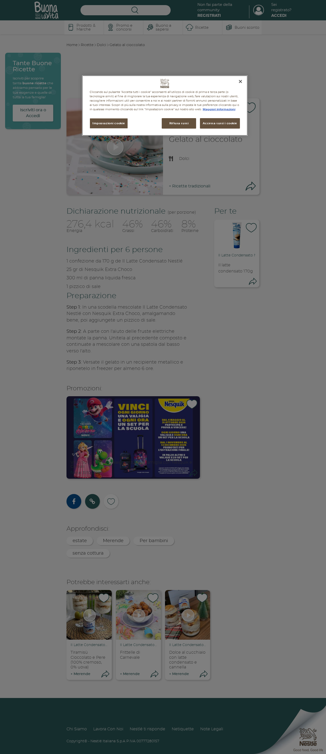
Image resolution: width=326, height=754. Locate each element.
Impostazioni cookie (108, 123)
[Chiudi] (240, 81)
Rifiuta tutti (178, 123)
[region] (165, 105)
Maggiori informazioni (219, 109)
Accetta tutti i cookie (220, 123)
